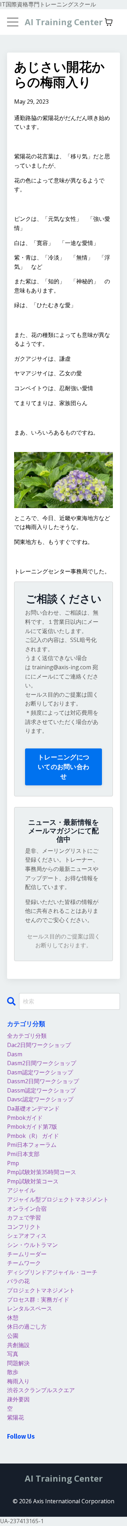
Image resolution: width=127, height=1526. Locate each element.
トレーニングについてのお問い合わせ (63, 766)
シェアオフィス (27, 1235)
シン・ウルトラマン (32, 1245)
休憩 (12, 1317)
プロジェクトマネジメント (41, 1290)
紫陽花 (15, 1417)
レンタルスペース (29, 1308)
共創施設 (18, 1345)
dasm (14, 1054)
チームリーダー (27, 1254)
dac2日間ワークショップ (39, 1045)
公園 (12, 1336)
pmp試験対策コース (33, 1181)
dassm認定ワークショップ (41, 1090)
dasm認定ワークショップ (40, 1072)
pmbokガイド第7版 (32, 1126)
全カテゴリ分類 (27, 1036)
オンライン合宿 (27, 1208)
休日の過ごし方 (27, 1326)
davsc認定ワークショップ (40, 1099)
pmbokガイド (25, 1118)
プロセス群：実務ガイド (38, 1299)
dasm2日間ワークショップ (41, 1063)
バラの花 (18, 1281)
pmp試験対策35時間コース (41, 1172)
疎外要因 (18, 1399)
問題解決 (18, 1363)
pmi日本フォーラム (31, 1145)
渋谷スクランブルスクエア (41, 1390)
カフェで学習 (24, 1217)
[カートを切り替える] (108, 22)
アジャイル (21, 1190)
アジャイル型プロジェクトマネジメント (58, 1199)
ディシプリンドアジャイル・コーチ (52, 1272)
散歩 (12, 1372)
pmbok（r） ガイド (33, 1136)
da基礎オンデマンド (33, 1108)
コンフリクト (24, 1227)
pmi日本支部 (23, 1154)
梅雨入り (18, 1381)
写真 (12, 1354)
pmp (13, 1163)
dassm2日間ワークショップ (43, 1081)
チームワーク (24, 1263)
